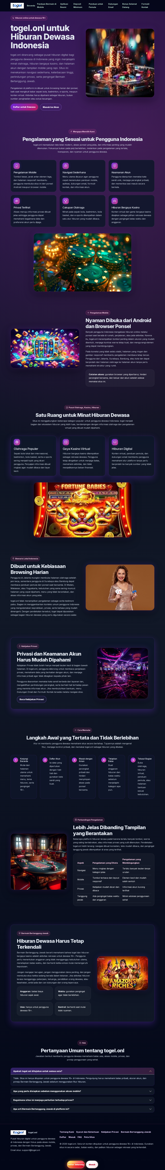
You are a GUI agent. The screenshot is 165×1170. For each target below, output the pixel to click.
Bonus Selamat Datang (129, 5)
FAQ (80, 1137)
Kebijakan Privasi (110, 1132)
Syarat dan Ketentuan (87, 1132)
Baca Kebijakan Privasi (32, 699)
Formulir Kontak (146, 5)
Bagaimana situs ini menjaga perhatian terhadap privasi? (43, 1100)
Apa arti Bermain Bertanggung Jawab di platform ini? (41, 1109)
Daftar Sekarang (76, 1164)
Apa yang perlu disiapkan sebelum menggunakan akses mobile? (47, 1091)
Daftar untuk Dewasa (24, 107)
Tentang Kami (67, 1132)
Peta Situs (89, 1137)
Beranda (31, 6)
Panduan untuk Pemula (96, 5)
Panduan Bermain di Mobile (46, 5)
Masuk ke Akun (51, 107)
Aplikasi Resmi (64, 5)
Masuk (72, 1137)
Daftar (63, 1137)
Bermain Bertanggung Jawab (136, 1132)
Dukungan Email (113, 5)
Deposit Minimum (77, 5)
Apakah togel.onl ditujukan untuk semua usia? (37, 1071)
